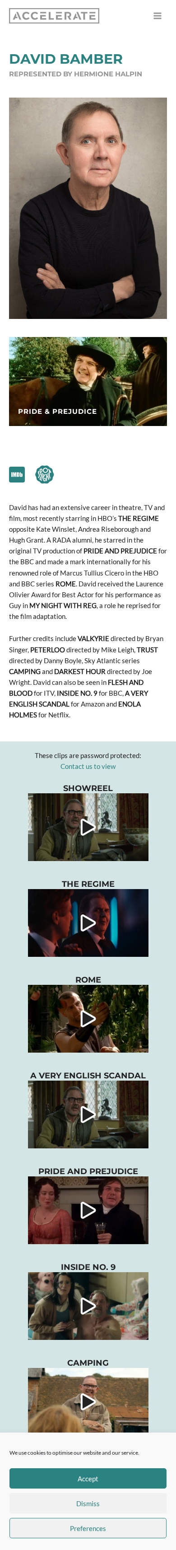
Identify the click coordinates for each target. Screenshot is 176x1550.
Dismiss (88, 1503)
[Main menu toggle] (157, 15)
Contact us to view (88, 766)
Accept (88, 1479)
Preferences (88, 1528)
